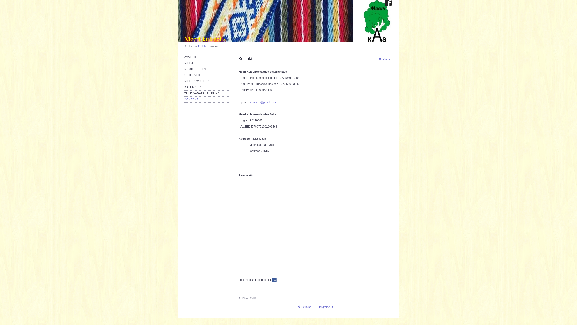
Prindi (386, 59)
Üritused (192, 75)
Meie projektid (197, 81)
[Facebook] (388, 3)
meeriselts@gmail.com (262, 102)
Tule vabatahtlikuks (202, 93)
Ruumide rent (196, 69)
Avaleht (191, 56)
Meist (189, 63)
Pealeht (202, 46)
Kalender (192, 87)
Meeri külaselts (205, 38)
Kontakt (191, 99)
